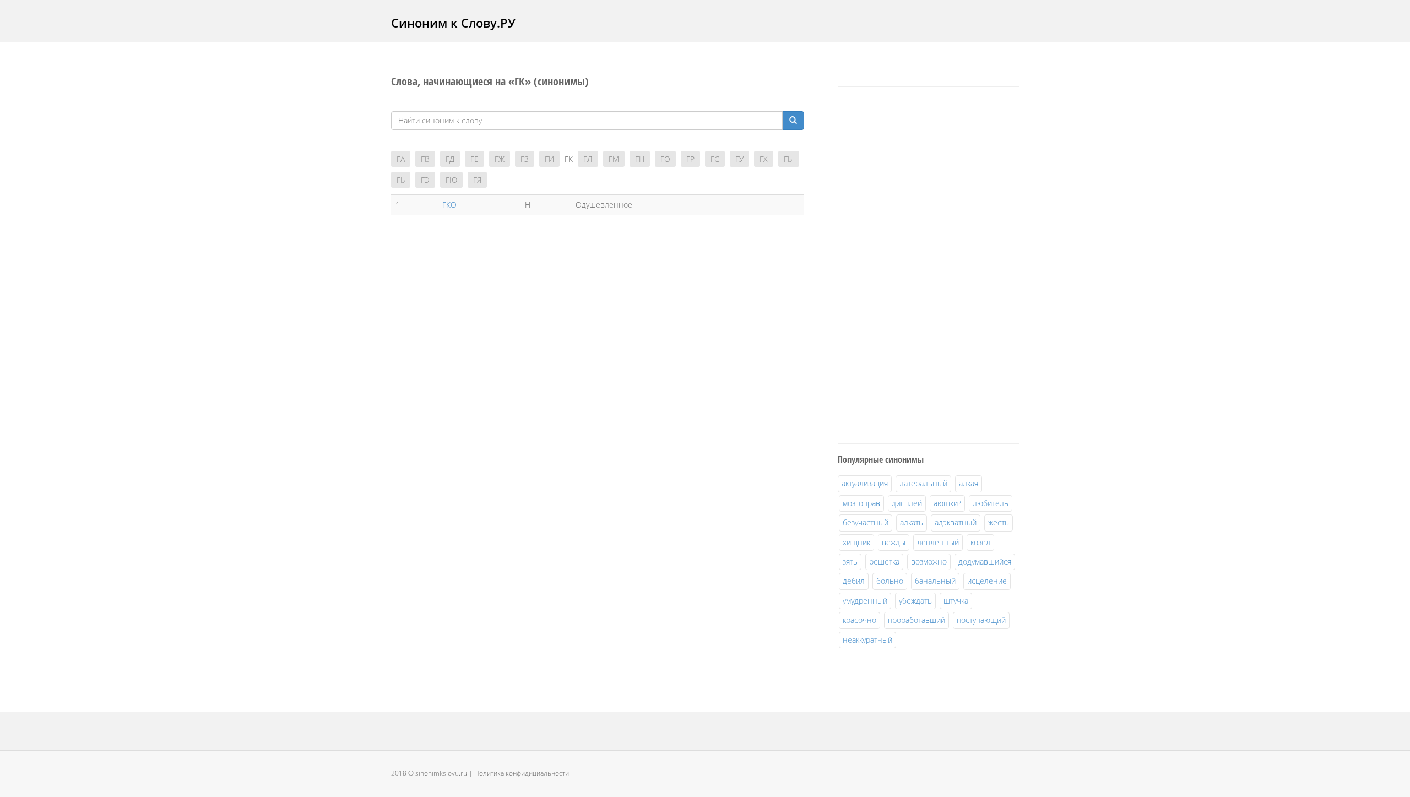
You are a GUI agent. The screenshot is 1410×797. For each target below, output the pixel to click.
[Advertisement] (920, 263)
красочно (859, 620)
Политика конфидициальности (521, 773)
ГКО (449, 204)
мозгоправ (861, 503)
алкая (968, 483)
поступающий (981, 620)
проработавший (916, 620)
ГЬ (401, 180)
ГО (665, 159)
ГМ (614, 159)
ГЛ (588, 159)
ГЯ (477, 180)
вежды (893, 542)
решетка (884, 561)
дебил (854, 581)
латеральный (923, 483)
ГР (690, 159)
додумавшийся (984, 561)
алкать (911, 522)
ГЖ (500, 159)
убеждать (915, 600)
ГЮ (451, 180)
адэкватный (956, 522)
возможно (929, 561)
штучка (955, 600)
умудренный (865, 600)
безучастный (865, 522)
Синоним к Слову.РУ (453, 22)
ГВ (425, 159)
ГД (450, 159)
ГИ (549, 159)
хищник (856, 542)
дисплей (907, 503)
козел (980, 542)
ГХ (764, 159)
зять (850, 561)
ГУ (739, 159)
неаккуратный (867, 640)
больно (889, 581)
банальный (935, 581)
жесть (998, 522)
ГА (401, 159)
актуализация (865, 483)
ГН (639, 159)
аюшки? (947, 503)
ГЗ (524, 159)
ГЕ (474, 159)
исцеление (987, 581)
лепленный (938, 542)
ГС (715, 159)
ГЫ (789, 159)
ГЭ (425, 180)
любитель (990, 503)
